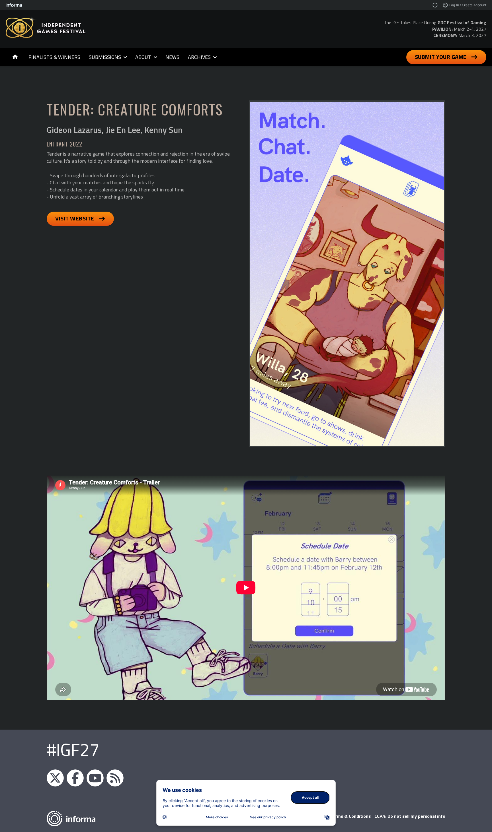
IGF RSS (115, 777)
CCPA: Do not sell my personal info (409, 816)
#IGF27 (73, 749)
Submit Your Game (441, 56)
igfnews (55, 777)
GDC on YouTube (95, 777)
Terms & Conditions (350, 816)
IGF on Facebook (75, 777)
